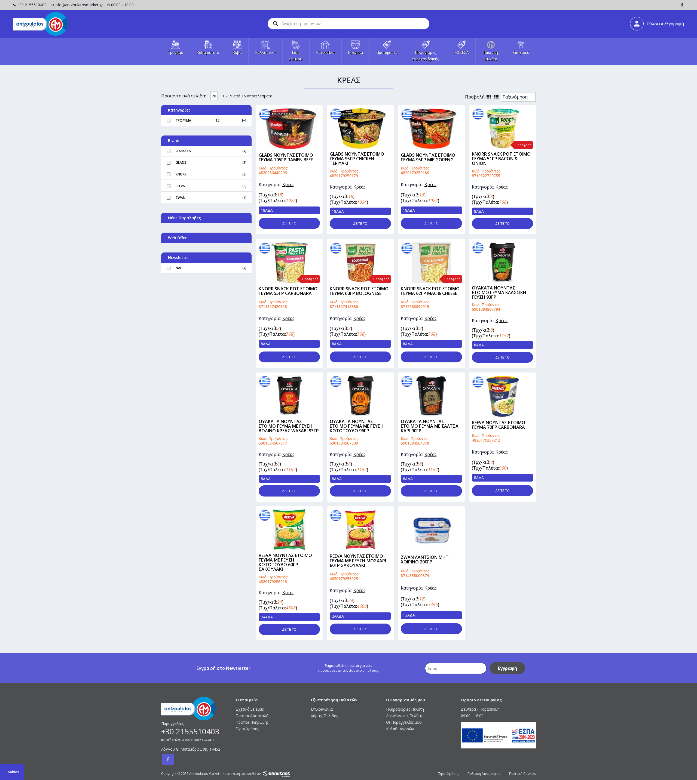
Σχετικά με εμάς (250, 709)
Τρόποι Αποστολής (253, 715)
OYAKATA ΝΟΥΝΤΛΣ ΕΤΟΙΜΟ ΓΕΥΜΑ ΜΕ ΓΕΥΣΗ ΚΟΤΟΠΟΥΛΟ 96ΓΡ (357, 426)
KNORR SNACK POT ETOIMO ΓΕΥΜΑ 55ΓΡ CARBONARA (288, 291)
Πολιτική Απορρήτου (484, 773)
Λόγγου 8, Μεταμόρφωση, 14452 (190, 749)
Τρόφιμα (175, 52)
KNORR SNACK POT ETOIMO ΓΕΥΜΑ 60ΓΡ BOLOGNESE (359, 291)
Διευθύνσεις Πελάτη (404, 715)
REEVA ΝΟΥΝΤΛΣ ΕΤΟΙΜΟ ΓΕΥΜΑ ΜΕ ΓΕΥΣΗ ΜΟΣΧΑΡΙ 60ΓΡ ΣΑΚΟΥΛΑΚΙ (358, 560)
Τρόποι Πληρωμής (252, 722)
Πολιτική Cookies (522, 773)
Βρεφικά (355, 52)
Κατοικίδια (325, 52)
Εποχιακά (521, 52)
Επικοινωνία (322, 709)
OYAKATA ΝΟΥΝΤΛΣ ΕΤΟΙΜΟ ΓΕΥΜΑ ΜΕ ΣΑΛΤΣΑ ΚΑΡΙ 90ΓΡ (429, 426)
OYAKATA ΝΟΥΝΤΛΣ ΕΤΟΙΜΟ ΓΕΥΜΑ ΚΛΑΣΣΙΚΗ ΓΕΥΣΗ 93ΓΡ (499, 292)
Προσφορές (386, 52)
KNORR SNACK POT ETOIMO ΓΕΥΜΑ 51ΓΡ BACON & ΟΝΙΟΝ (501, 158)
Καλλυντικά (265, 52)
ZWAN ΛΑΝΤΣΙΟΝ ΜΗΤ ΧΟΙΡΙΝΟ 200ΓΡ (425, 559)
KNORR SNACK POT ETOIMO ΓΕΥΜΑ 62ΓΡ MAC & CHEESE (430, 291)
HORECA (461, 52)
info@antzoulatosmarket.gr (79, 4)
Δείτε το (289, 223)
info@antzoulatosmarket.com (187, 739)
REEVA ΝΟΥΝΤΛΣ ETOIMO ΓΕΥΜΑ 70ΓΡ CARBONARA (498, 425)
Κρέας (288, 184)
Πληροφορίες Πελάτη (405, 709)
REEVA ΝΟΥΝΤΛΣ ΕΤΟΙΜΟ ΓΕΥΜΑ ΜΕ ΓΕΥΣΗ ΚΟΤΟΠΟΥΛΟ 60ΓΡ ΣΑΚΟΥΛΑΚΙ (285, 562)
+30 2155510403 (32, 4)
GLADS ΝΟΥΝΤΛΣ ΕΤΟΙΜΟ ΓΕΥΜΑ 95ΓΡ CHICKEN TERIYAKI (357, 158)
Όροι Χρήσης (247, 728)
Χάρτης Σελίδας (324, 715)
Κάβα (237, 52)
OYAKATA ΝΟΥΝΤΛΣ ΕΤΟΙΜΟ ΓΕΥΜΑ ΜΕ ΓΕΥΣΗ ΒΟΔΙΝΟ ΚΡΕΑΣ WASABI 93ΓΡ (289, 426)
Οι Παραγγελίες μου (404, 722)
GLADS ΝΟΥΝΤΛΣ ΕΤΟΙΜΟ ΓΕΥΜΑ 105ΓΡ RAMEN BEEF (286, 157)
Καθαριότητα (208, 52)
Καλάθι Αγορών (400, 728)
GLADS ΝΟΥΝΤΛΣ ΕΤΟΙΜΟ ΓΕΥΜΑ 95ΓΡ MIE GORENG (428, 157)
